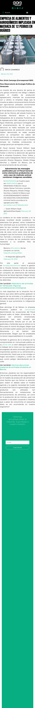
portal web (7, 345)
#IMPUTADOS (12, 183)
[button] (27, 12)
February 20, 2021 (11, 259)
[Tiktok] (22, 8)
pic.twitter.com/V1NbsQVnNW (16, 205)
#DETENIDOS (10, 181)
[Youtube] (17, 8)
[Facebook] (13, 8)
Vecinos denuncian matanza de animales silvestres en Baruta (15, 367)
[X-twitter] (15, 8)
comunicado (30, 310)
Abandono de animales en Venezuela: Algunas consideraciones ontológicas (16, 285)
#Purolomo (15, 248)
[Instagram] (20, 8)
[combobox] (9, 12)
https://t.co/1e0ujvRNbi (13, 253)
